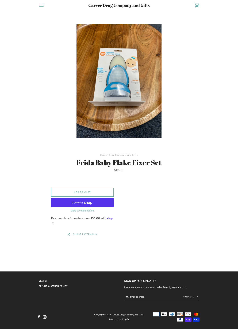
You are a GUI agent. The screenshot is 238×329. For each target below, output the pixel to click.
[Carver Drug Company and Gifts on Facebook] (39, 316)
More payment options (82, 210)
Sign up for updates (140, 281)
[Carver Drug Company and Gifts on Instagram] (45, 316)
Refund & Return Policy (53, 286)
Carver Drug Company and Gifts (119, 5)
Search (43, 281)
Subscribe (189, 297)
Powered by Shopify (119, 319)
